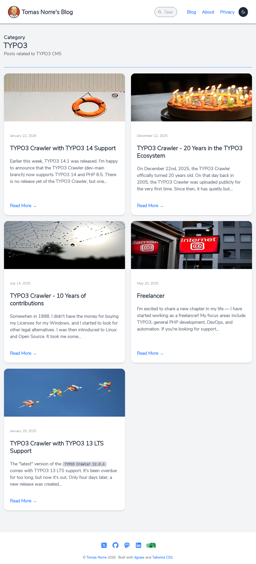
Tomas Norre (96, 557)
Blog (191, 12)
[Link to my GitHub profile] (115, 545)
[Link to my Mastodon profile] (127, 545)
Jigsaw (139, 557)
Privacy (227, 12)
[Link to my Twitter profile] (104, 545)
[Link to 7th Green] (151, 546)
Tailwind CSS (162, 557)
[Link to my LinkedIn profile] (138, 545)
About (208, 12)
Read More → (23, 206)
